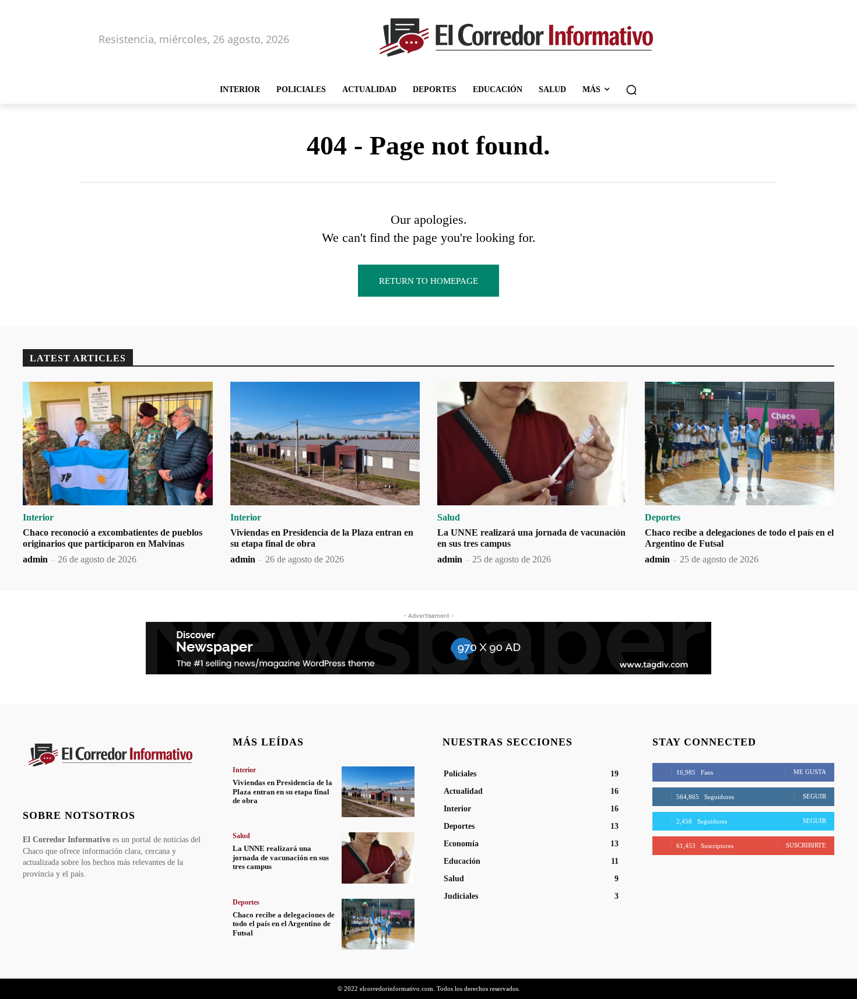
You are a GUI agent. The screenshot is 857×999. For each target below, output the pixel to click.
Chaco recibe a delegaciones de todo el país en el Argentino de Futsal (284, 923)
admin (35, 559)
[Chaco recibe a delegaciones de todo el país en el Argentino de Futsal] (740, 443)
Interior (38, 517)
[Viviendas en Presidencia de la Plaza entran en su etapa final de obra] (325, 443)
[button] (631, 90)
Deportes (662, 517)
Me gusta (809, 771)
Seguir (814, 796)
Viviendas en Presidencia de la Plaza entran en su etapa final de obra (282, 791)
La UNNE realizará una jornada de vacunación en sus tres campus (281, 857)
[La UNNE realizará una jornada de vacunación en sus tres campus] (532, 443)
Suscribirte (806, 845)
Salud (448, 517)
